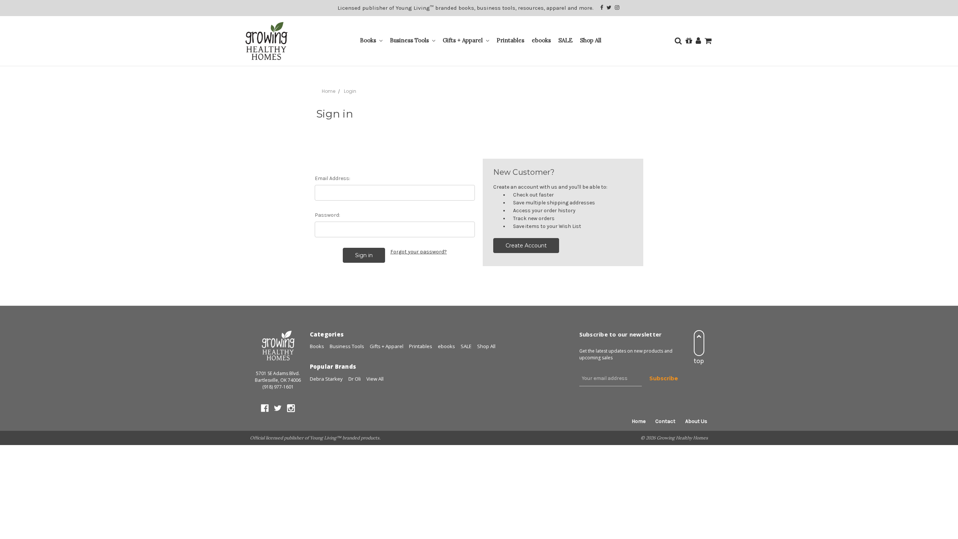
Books (369, 40)
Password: (327, 215)
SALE (565, 40)
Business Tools (410, 40)
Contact (665, 421)
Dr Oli (354, 378)
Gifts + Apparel (463, 40)
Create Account (526, 245)
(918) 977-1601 (278, 387)
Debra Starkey (326, 378)
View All (375, 378)
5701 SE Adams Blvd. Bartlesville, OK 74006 (278, 376)
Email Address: (332, 178)
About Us (696, 421)
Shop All (590, 40)
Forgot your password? (418, 252)
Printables (510, 40)
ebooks (541, 40)
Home (639, 421)
